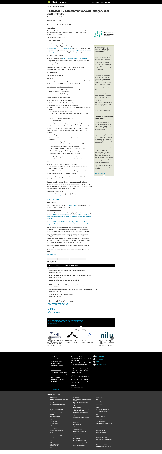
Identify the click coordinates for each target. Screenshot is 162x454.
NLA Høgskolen (76, 397)
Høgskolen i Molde (54, 421)
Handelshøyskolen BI (54, 417)
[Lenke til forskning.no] (68, 1)
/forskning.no (99, 359)
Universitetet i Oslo (99, 433)
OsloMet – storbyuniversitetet (79, 445)
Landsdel (107, 2)
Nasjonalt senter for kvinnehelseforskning (81, 415)
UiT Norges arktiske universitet (102, 426)
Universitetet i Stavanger (101, 435)
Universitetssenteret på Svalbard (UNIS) (104, 439)
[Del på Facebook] (48, 262)
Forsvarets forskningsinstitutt (56, 412)
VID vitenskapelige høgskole (102, 444)
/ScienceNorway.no (101, 364)
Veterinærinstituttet (100, 442)
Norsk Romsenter (76, 438)
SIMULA (97, 405)
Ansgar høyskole (53, 397)
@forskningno (100, 356)
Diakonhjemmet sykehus (55, 402)
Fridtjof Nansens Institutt (55, 416)
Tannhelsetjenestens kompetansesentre (104, 423)
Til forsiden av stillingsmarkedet (65, 321)
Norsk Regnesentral (77, 436)
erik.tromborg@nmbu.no (59, 196)
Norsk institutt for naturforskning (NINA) (81, 442)
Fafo (51, 407)
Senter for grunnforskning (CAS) (102, 409)
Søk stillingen (73, 205)
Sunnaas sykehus (99, 419)
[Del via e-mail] (55, 262)
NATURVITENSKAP (58, 304)
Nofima (74, 420)
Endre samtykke (55, 389)
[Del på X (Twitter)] (51, 262)
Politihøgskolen (99, 397)
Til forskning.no (52, 323)
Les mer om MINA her (100, 173)
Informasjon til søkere (53, 199)
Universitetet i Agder (100, 428)
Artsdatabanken (53, 401)
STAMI (97, 414)
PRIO (97, 399)
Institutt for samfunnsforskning (56, 430)
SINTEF (97, 407)
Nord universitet (76, 422)
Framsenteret (52, 414)
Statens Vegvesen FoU (100, 416)
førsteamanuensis (75, 259)
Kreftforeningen (53, 433)
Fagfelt (102, 2)
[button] (50, 338)
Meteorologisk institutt (54, 438)
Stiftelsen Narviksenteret (101, 417)
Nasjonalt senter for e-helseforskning (80, 414)
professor (66, 259)
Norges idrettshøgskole (77, 433)
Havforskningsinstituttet (55, 419)
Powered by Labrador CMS (81, 452)
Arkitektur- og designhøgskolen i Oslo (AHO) (59, 399)
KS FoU (51, 432)
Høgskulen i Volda (53, 425)
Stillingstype (95, 2)
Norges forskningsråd (77, 429)
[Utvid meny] (113, 2)
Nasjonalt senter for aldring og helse (80, 412)
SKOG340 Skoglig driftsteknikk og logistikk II (74, 58)
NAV (51, 440)
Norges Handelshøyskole (78, 427)
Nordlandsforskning (77, 424)
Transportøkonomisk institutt (102, 425)
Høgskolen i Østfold (54, 423)
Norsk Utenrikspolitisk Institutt (79, 440)
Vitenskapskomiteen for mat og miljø (103, 446)
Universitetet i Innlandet (101, 432)
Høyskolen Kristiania (54, 428)
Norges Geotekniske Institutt (79, 426)
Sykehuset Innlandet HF (100, 421)
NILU (51, 447)
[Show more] (104, 176)
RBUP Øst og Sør (99, 401)
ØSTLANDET (55, 312)
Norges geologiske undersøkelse (79, 431)
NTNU (74, 405)
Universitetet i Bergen (100, 430)
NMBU (51, 308)
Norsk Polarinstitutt (77, 434)
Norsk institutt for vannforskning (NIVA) (81, 443)
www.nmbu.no (103, 112)
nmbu (83, 259)
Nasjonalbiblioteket (77, 407)
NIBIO (51, 442)
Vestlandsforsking (99, 441)
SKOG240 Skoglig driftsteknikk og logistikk (61, 48)
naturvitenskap (52, 259)
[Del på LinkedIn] (53, 262)
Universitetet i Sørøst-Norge (101, 437)
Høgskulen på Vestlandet (55, 426)
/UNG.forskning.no (101, 361)
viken (59, 259)
